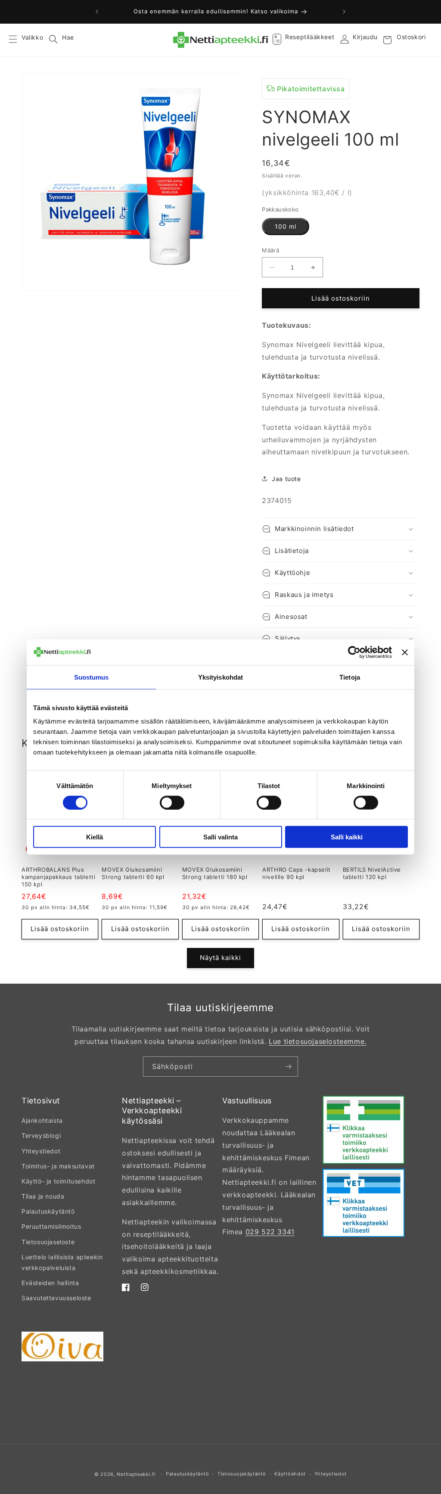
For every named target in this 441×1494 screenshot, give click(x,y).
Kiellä (94, 837)
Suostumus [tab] (91, 676)
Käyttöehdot (290, 1474)
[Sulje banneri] (405, 652)
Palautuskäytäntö (48, 1211)
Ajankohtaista (42, 1120)
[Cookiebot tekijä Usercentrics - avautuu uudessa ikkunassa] (354, 652)
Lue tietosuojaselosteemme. (317, 1041)
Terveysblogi (41, 1135)
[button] (18, 40)
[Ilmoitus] (344, 11)
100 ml (285, 226)
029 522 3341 (270, 1231)
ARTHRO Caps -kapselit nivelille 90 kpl (296, 873)
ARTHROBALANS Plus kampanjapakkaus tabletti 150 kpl (58, 877)
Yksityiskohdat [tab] (220, 676)
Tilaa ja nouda (43, 1196)
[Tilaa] (288, 1066)
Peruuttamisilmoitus (51, 1226)
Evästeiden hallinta (50, 1282)
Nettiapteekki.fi (136, 1474)
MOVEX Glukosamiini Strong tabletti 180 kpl (215, 873)
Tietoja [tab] (349, 676)
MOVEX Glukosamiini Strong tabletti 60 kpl (133, 873)
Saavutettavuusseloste (56, 1297)
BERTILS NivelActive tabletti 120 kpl (372, 873)
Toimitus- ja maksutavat (58, 1166)
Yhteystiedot (41, 1151)
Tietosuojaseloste (48, 1242)
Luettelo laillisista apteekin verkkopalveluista (62, 1262)
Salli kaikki (347, 837)
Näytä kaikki (220, 958)
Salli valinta (220, 837)
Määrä (270, 250)
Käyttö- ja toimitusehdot (58, 1181)
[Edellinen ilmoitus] (96, 11)
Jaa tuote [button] (286, 478)
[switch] (172, 802)
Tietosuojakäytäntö (241, 1474)
